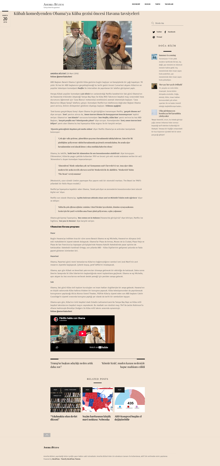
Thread (159, 37)
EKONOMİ (136, 4)
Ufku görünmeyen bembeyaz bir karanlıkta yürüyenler (170, 113)
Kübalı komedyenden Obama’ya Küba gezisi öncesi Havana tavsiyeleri (76, 13)
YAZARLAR (169, 4)
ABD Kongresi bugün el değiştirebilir (128, 418)
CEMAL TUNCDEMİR (70, 390)
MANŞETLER (57, 395)
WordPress (56, 459)
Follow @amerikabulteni (61, 76)
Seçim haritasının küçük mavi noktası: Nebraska (96, 418)
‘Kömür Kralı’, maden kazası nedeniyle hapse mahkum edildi (123, 365)
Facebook (171, 32)
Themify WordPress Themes (70, 459)
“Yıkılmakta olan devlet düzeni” (63, 418)
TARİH (157, 4)
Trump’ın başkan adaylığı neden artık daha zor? (71, 365)
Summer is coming (167, 55)
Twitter (159, 32)
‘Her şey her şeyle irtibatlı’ (170, 84)
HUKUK (148, 4)
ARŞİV (55, 390)
